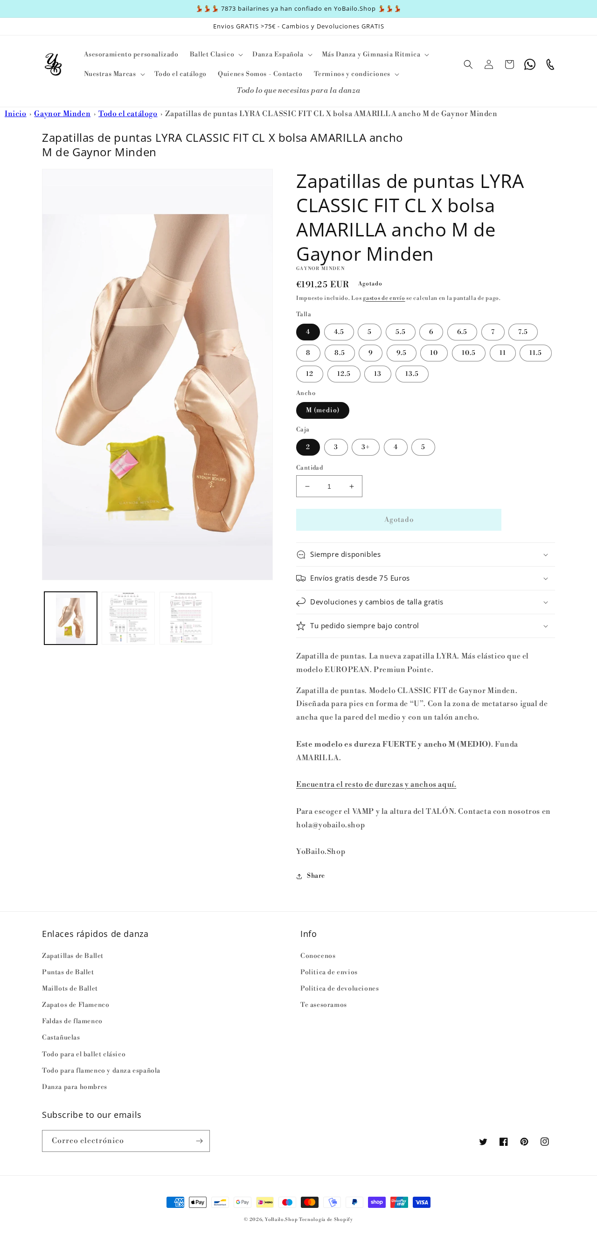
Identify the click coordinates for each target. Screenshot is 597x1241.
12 (309, 374)
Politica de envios (329, 972)
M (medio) (323, 410)
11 (503, 353)
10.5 (469, 353)
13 (378, 374)
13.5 (412, 374)
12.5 (344, 374)
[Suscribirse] (199, 1141)
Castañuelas (61, 1037)
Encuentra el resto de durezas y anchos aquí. (376, 784)
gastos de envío (384, 298)
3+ (365, 447)
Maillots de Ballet (70, 988)
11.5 (535, 353)
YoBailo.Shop (281, 1219)
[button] (215, 54)
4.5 (339, 332)
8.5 (339, 353)
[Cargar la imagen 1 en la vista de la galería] (70, 618)
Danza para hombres (74, 1087)
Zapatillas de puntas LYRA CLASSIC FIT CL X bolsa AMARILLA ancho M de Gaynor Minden (331, 113)
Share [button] (316, 876)
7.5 (523, 332)
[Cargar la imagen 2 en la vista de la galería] (128, 618)
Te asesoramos (323, 1005)
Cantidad (309, 467)
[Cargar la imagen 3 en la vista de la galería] (186, 618)
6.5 (462, 332)
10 (434, 353)
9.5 (401, 353)
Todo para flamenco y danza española (101, 1071)
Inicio (16, 113)
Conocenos (317, 956)
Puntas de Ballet (68, 972)
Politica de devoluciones (339, 988)
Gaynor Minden (62, 113)
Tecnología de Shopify (326, 1219)
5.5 (401, 332)
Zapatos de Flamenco (75, 1005)
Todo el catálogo (128, 113)
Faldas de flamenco (72, 1021)
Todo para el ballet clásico (83, 1054)
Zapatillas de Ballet (73, 956)
